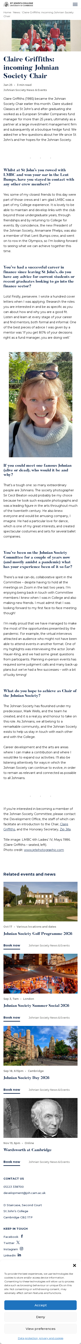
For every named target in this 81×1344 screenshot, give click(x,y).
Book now (11, 945)
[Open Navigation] (75, 4)
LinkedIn (12, 1255)
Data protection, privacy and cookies (40, 1338)
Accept (41, 1305)
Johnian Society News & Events (25, 90)
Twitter (11, 1243)
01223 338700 (13, 1186)
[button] (74, 1265)
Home (7, 12)
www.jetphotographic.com (44, 850)
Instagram (13, 1249)
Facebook (13, 1236)
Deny (40, 1317)
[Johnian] (18, 4)
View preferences (41, 1329)
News (16, 12)
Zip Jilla (65, 829)
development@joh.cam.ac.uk (24, 1193)
